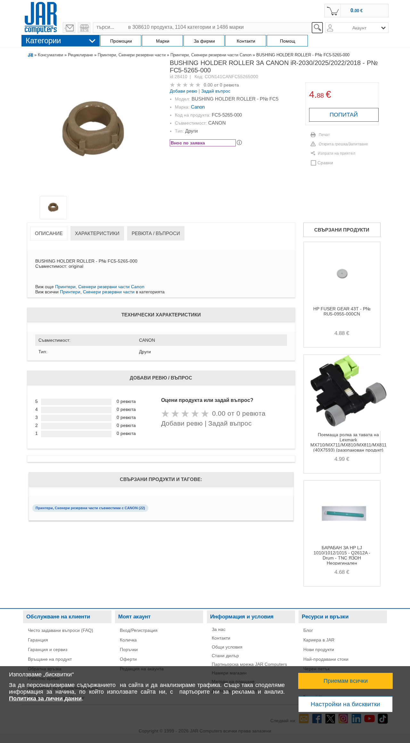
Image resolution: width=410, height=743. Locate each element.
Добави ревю (183, 91)
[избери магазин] (84, 27)
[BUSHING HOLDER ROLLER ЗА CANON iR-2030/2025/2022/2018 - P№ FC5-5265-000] (93, 129)
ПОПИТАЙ (344, 114)
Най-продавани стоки (325, 659)
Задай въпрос (215, 91)
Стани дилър (225, 655)
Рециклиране (80, 55)
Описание (49, 233)
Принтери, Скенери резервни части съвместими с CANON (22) (90, 508)
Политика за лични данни (45, 698)
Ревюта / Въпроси (156, 233)
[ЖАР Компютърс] (40, 17)
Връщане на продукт (50, 659)
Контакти (221, 638)
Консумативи (50, 55)
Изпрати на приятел (336, 153)
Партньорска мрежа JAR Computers (249, 664)
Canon (198, 107)
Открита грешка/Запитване (343, 144)
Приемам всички (346, 681)
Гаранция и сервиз (47, 649)
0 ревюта (229, 84)
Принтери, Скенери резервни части (132, 55)
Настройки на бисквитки (345, 704)
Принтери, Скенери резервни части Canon (210, 55)
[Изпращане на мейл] (69, 27)
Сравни (325, 162)
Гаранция (38, 639)
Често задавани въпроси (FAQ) (60, 630)
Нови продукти (318, 649)
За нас (219, 629)
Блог (308, 630)
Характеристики (97, 233)
